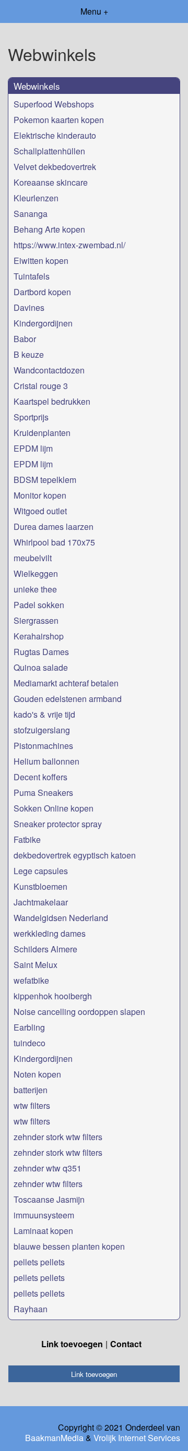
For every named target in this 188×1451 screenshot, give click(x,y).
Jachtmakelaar (41, 902)
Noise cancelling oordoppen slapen (79, 1012)
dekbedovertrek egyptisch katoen (75, 855)
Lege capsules (41, 871)
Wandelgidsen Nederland (61, 918)
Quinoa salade (41, 667)
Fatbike (27, 839)
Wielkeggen (36, 573)
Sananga (31, 214)
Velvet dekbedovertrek (55, 167)
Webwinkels (37, 85)
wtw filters (32, 1105)
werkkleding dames (50, 933)
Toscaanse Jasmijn (49, 1199)
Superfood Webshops (54, 104)
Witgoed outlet (40, 511)
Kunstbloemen (40, 886)
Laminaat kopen (43, 1231)
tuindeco (29, 1043)
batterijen (31, 1090)
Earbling (29, 1027)
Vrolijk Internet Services (136, 1438)
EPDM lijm (33, 448)
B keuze (29, 354)
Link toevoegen (72, 1344)
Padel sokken (39, 605)
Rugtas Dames (41, 652)
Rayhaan (31, 1309)
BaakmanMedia (54, 1438)
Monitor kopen (40, 495)
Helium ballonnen (46, 761)
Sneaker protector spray (58, 824)
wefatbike (31, 980)
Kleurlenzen (36, 198)
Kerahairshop (39, 636)
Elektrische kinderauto (55, 135)
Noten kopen (37, 1074)
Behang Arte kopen (49, 229)
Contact (126, 1344)
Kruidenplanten (42, 433)
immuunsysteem (44, 1215)
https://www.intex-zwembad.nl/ (69, 245)
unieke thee (35, 589)
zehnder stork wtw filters (58, 1137)
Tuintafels (32, 276)
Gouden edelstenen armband (68, 699)
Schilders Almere (45, 949)
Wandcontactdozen (49, 370)
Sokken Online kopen (53, 808)
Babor (25, 339)
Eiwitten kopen (41, 261)
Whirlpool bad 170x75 (54, 542)
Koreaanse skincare (51, 182)
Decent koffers (40, 777)
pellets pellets (39, 1262)
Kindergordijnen (43, 323)
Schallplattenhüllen (49, 151)
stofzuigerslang (42, 730)
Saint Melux (35, 965)
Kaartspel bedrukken (52, 401)
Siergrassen (36, 620)
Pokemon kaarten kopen (59, 120)
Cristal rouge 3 (41, 386)
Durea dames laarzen (53, 527)
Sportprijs (31, 417)
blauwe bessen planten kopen (69, 1246)
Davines (29, 307)
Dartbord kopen (42, 292)
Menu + (94, 11)
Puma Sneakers (43, 793)
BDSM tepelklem (45, 480)
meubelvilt (33, 558)
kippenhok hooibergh (53, 996)
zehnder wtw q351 (47, 1168)
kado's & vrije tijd (44, 714)
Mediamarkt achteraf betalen (66, 683)
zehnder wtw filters (48, 1184)
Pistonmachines (43, 746)
